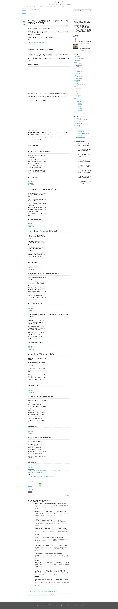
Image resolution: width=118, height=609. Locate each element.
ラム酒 (77, 96)
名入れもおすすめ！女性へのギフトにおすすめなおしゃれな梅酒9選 (52, 545)
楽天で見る (30, 183)
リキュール (59, 6)
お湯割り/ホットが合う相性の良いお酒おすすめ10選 (41, 476)
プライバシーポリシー (72, 605)
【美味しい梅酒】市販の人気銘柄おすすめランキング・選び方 (41, 470)
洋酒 (48, 6)
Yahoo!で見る (31, 184)
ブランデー (78, 95)
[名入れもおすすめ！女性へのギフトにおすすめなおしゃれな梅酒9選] (31, 548)
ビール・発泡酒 (39, 6)
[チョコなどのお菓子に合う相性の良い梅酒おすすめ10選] (31, 556)
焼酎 (30, 6)
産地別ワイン (79, 71)
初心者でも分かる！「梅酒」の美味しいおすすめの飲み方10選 (50, 511)
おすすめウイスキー (78, 123)
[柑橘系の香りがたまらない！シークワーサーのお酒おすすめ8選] (31, 531)
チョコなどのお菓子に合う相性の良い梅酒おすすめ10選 (49, 553)
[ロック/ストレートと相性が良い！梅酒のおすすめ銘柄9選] (31, 540)
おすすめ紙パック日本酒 (81, 119)
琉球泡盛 (80, 104)
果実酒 (77, 81)
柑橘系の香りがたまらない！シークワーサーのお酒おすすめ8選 (50, 528)
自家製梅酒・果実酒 (80, 84)
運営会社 (84, 605)
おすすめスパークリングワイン (83, 133)
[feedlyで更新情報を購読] (29, 492)
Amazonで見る (31, 181)
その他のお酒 (77, 60)
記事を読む (37, 508)
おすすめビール (77, 121)
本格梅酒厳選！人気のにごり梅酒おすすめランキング (48, 520)
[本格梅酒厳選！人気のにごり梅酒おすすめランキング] (31, 522)
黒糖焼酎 (80, 110)
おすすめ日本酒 (77, 118)
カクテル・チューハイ (79, 58)
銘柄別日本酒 (79, 78)
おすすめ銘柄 (33, 43)
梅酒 (62, 25)
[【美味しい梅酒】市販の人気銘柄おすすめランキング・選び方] (31, 506)
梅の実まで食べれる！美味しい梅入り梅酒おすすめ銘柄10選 (50, 571)
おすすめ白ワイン (80, 131)
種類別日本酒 (79, 76)
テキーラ (78, 93)
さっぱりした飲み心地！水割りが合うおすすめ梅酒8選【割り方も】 (43, 591)
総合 (28, 6)
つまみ (75, 62)
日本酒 (34, 6)
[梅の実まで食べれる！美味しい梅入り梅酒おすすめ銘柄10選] (31, 573)
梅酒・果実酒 (52, 6)
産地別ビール (79, 65)
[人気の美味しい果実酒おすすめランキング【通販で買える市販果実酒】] (31, 582)
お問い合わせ (79, 605)
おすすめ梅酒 (77, 125)
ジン (77, 91)
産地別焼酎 (78, 99)
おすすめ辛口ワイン (80, 137)
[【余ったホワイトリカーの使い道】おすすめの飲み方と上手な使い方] (31, 565)
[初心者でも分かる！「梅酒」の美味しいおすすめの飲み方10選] (31, 514)
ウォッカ (78, 89)
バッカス (67, 495)
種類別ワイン (79, 73)
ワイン (45, 6)
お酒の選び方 (77, 56)
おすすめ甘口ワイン (80, 135)
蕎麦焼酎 (80, 108)
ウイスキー (78, 88)
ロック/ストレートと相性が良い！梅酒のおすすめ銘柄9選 (49, 537)
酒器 (63, 6)
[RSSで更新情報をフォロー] (31, 492)
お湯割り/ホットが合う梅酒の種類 (37, 42)
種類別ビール (79, 66)
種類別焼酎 (78, 101)
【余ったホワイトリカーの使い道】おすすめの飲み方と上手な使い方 (52, 562)
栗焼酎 (79, 103)
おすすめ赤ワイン (80, 130)
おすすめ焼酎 (77, 126)
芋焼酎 (79, 106)
